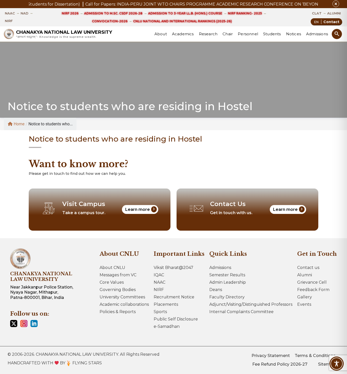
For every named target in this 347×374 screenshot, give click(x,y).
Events (304, 304)
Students (272, 33)
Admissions (317, 33)
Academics (183, 33)
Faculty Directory (227, 297)
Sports (160, 311)
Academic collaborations (124, 304)
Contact (331, 22)
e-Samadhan (167, 326)
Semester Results (227, 275)
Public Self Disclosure (176, 319)
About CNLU (112, 267)
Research (208, 33)
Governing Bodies (118, 289)
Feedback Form (313, 289)
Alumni (304, 275)
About (160, 33)
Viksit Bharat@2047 (173, 267)
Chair (228, 33)
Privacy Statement (270, 355)
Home (19, 124)
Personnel (248, 33)
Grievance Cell (312, 282)
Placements (166, 304)
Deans (215, 289)
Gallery (304, 297)
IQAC (159, 275)
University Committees (122, 297)
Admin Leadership (227, 282)
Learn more (140, 209)
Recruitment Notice (174, 297)
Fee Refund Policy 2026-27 (279, 364)
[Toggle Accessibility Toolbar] (336, 363)
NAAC (159, 282)
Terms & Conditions (315, 355)
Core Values (112, 282)
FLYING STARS (86, 363)
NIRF (159, 289)
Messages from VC (118, 275)
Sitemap (327, 364)
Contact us (308, 267)
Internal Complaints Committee (241, 311)
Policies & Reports (118, 311)
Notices (293, 33)
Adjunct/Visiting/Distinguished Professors (250, 304)
